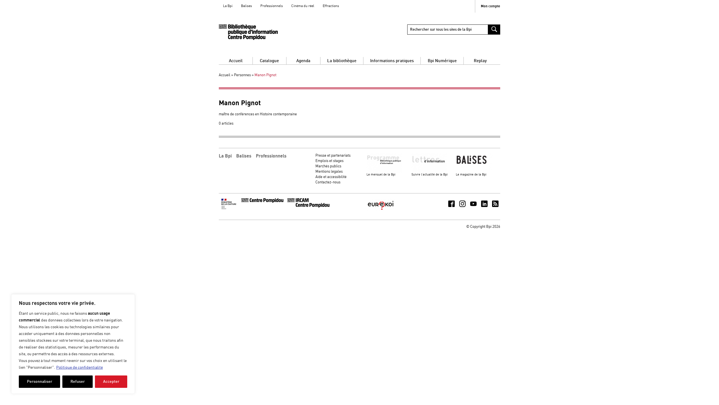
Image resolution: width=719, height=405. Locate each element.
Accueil (236, 61)
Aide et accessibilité (331, 177)
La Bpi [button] (225, 156)
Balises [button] (243, 156)
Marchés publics (328, 166)
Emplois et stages (329, 161)
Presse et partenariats (333, 156)
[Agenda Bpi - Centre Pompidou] (248, 32)
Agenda (303, 61)
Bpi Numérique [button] (442, 61)
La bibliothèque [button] (341, 61)
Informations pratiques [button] (392, 61)
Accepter (111, 381)
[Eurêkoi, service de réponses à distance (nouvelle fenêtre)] (381, 210)
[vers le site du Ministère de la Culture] (229, 208)
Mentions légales (329, 172)
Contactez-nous (327, 182)
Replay (480, 61)
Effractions (331, 6)
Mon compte (490, 6)
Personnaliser (39, 381)
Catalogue (269, 61)
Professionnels (271, 6)
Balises (246, 6)
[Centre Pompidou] (262, 202)
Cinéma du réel (302, 6)
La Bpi (228, 6)
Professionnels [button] (271, 156)
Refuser (77, 381)
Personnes (242, 75)
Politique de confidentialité (79, 368)
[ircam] (308, 206)
